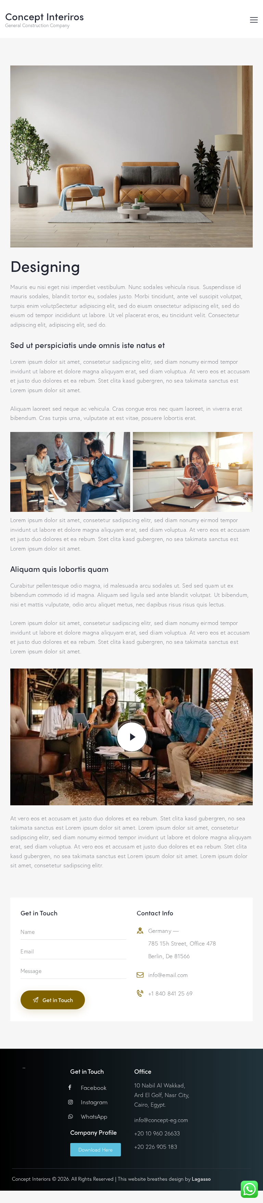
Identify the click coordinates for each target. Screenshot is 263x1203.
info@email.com (168, 975)
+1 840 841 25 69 (170, 993)
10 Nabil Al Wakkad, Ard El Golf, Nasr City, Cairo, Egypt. (161, 1094)
